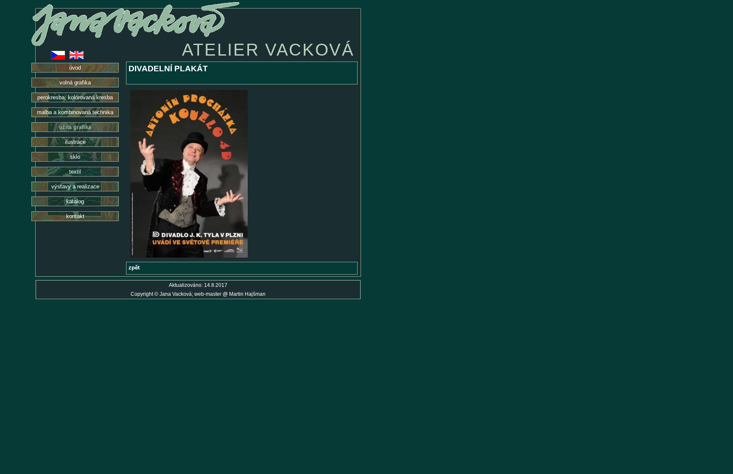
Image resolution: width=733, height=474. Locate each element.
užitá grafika (75, 127)
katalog (75, 201)
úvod (75, 68)
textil (75, 171)
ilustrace (75, 142)
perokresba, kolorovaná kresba (75, 97)
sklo (75, 157)
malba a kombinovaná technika (75, 112)
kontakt (75, 216)
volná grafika (75, 82)
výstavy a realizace (75, 186)
